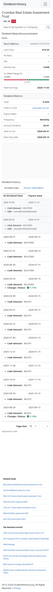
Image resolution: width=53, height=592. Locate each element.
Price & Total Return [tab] (34, 187)
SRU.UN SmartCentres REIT (14, 519)
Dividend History (15, 4)
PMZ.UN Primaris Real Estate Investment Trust (22, 496)
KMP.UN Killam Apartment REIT (16, 513)
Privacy (17, 588)
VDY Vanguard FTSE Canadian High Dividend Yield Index (26, 538)
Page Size (21, 426)
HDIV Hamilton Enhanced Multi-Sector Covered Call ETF (26, 550)
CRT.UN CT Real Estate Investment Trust (19, 507)
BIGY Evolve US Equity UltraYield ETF (18, 564)
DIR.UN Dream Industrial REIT (15, 502)
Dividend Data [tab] (11, 187)
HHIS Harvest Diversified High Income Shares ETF (23, 533)
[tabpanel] (26, 312)
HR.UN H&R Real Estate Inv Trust (16, 490)
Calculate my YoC (40, 108)
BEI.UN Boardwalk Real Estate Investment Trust (22, 484)
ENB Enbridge (9, 544)
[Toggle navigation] (45, 4)
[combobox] (23, 27)
